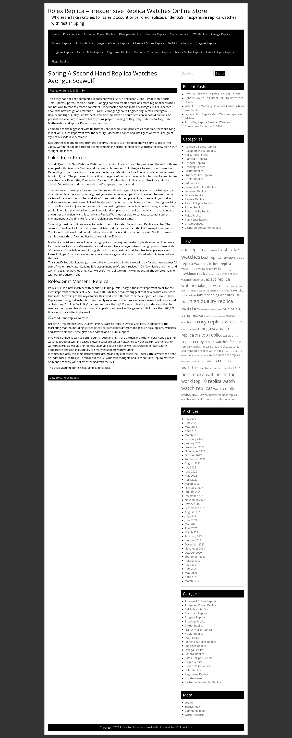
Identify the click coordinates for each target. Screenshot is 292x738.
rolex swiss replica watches (193, 361)
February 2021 (194, 536)
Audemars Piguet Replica (99, 34)
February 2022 (194, 488)
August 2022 (193, 463)
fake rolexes (208, 291)
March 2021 (192, 532)
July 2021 (190, 516)
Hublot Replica (84, 43)
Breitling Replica (155, 34)
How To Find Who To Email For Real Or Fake (212, 94)
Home (55, 34)
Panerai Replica (61, 43)
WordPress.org (194, 715)
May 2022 (191, 475)
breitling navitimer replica (206, 271)
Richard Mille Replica (90, 52)
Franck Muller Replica (188, 52)
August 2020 (193, 561)
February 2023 (194, 439)
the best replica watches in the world (210, 374)
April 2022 (191, 479)
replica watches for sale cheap (200, 346)
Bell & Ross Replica (180, 43)
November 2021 (195, 500)
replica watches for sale (222, 341)
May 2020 (191, 573)
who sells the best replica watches (213, 399)
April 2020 (191, 577)
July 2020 (190, 565)
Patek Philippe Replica (220, 52)
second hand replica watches (102, 328)
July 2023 (190, 419)
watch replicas (197, 388)
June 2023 (191, 423)
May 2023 (191, 427)
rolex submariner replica (224, 355)
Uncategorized (194, 223)
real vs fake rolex (230, 336)
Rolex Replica (71, 34)
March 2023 (192, 435)
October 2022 (193, 455)
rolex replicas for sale (233, 351)
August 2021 (193, 512)
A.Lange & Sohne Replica (148, 43)
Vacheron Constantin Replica (152, 52)
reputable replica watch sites (205, 351)
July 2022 (190, 467)
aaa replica (192, 250)
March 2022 (192, 484)
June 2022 (191, 471)
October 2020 (193, 552)
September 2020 (195, 556)
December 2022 (194, 447)
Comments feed (195, 710)
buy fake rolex (214, 274)
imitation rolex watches (214, 316)
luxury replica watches (218, 321)
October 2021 (193, 504)
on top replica (209, 335)
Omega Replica (220, 34)
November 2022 (195, 451)
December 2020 (194, 544)
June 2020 (191, 569)
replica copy (192, 341)
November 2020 (195, 548)
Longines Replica (62, 52)
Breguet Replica (206, 43)
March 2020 (192, 581)
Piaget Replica (60, 61)
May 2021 (191, 524)
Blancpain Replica (130, 34)
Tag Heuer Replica (118, 52)
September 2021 (195, 508)
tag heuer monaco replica (216, 368)
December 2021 (194, 496)
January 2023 (193, 443)
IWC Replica (199, 34)
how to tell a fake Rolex (211, 310)
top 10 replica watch (214, 381)
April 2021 (191, 528)
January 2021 (193, 540)
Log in (189, 702)
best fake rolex (210, 250)
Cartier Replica (179, 34)
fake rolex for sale (222, 291)
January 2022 (193, 492)
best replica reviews (218, 257)
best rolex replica (206, 269)
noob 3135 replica (189, 329)
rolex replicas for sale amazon (194, 355)
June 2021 (191, 520)
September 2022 (195, 459)
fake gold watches (212, 285)
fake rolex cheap (194, 291)
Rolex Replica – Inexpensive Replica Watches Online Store (127, 11)
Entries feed (192, 706)
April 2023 (191, 431)
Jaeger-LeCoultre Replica (113, 43)
